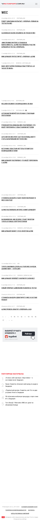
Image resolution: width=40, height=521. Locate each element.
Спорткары (20, 18)
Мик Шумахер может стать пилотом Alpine (17, 231)
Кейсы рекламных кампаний (20, 513)
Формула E (27, 275)
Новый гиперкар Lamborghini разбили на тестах (19, 288)
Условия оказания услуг (29, 506)
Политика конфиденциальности (16, 510)
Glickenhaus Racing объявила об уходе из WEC (18, 33)
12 (21, 317)
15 (32, 317)
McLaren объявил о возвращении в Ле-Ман (17, 104)
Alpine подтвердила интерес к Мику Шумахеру (18, 210)
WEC (24, 18)
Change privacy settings (20, 519)
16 (35, 317)
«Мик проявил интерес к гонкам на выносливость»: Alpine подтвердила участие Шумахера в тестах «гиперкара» (18, 45)
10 (14, 317)
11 (18, 317)
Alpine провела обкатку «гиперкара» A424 (16, 309)
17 (3, 320)
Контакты (31, 510)
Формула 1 (19, 63)
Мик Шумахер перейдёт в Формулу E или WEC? (18, 278)
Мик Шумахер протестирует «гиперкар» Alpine (18, 56)
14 (28, 317)
